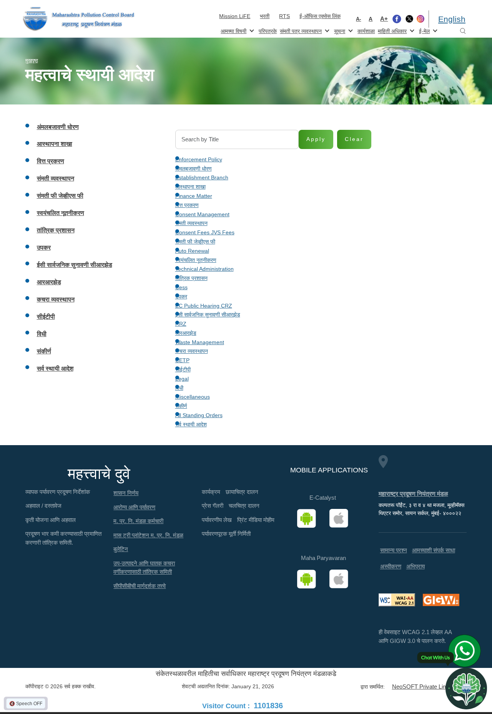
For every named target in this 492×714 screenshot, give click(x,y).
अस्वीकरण (390, 566)
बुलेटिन (120, 549)
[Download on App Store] (341, 518)
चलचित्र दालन (244, 505)
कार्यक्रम (211, 492)
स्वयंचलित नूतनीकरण (195, 260)
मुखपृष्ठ (31, 60)
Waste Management (199, 342)
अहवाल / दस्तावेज (43, 505)
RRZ (180, 324)
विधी (179, 388)
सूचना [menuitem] (338, 30)
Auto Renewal (192, 251)
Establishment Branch (201, 177)
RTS (284, 16)
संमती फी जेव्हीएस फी (195, 242)
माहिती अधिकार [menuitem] (391, 30)
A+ (384, 18)
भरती (264, 16)
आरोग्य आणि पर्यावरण (134, 507)
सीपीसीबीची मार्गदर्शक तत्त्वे (139, 586)
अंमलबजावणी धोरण (193, 169)
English (451, 19)
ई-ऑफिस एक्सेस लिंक (320, 16)
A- (358, 19)
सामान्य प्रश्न (393, 550)
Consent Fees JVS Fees (204, 232)
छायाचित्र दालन (242, 492)
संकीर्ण (181, 406)
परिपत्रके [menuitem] (268, 31)
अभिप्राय (415, 566)
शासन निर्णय (125, 493)
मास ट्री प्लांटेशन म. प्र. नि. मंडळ (148, 535)
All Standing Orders (199, 415)
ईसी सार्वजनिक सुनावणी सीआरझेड (207, 314)
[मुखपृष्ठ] (78, 19)
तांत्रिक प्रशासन (191, 278)
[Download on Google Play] (309, 518)
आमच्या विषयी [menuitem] (232, 30)
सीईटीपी (183, 369)
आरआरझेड (185, 333)
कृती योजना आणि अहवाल (50, 520)
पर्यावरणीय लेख (217, 520)
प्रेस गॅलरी (212, 505)
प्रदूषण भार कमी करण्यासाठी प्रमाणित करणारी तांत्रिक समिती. (63, 538)
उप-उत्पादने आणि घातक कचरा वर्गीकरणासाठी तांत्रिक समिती (144, 567)
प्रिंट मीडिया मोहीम (255, 520)
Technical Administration (204, 269)
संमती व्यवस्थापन (191, 223)
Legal (182, 379)
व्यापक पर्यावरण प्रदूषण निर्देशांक (57, 492)
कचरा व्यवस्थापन (191, 351)
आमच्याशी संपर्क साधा (433, 550)
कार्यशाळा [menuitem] (366, 31)
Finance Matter (193, 196)
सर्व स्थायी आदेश (191, 424)
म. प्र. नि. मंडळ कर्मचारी (138, 521)
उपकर (181, 296)
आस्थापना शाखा (190, 187)
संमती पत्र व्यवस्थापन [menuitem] (300, 30)
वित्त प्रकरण (187, 205)
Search (463, 31)
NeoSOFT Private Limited (424, 686)
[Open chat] (466, 688)
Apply (316, 139)
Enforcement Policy (198, 159)
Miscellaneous (192, 397)
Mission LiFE (234, 16)
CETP (182, 360)
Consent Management (202, 214)
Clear (354, 139)
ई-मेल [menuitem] (423, 30)
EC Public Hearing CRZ (203, 306)
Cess (181, 287)
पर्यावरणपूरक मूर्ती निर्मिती (226, 533)
